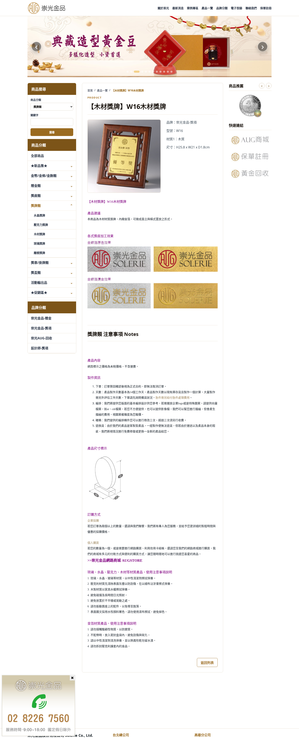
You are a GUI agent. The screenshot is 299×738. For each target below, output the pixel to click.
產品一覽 (207, 8)
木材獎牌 (39, 234)
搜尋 (52, 132)
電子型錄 (236, 8)
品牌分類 (222, 8)
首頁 (90, 90)
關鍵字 (34, 115)
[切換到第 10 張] (164, 72)
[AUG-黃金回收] (250, 174)
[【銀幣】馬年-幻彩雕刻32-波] (250, 105)
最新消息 (178, 8)
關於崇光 (163, 8)
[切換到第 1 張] (128, 72)
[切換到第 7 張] (153, 72)
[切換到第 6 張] (149, 72)
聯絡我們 (251, 8)
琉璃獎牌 (39, 243)
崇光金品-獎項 (41, 328)
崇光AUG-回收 (41, 338)
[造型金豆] (149, 46)
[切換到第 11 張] (168, 72)
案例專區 (192, 8)
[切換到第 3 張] (137, 72)
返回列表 (207, 662)
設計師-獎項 (39, 348)
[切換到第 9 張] (160, 72)
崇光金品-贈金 (41, 318)
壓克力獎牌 (41, 225)
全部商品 (37, 156)
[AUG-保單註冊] (250, 157)
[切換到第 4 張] (142, 72)
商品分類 (36, 100)
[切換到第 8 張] (157, 72)
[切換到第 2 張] (131, 72)
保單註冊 (266, 8)
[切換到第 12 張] (171, 72)
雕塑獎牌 (39, 253)
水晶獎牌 (39, 215)
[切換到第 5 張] (146, 72)
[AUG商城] (250, 140)
